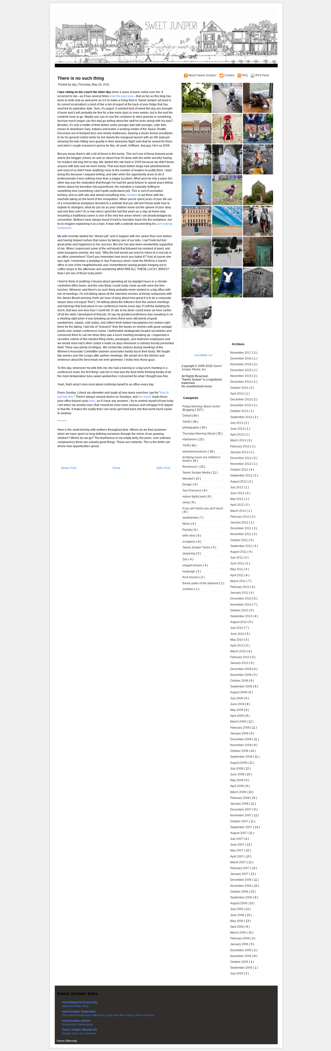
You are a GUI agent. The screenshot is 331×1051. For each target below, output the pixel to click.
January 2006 (239, 944)
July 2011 (237, 557)
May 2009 (237, 710)
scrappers (189, 541)
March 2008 (238, 792)
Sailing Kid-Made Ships (75, 1005)
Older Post (163, 468)
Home (116, 468)
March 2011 (238, 581)
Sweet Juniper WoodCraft (79, 1029)
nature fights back (194, 496)
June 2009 (237, 704)
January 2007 (239, 874)
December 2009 (241, 669)
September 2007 (241, 827)
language (189, 571)
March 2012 (238, 511)
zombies (188, 589)
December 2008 (241, 739)
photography (191, 427)
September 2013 (241, 417)
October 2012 (239, 469)
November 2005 (241, 956)
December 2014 (241, 381)
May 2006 (237, 921)
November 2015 (241, 376)
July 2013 (237, 423)
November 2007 (241, 815)
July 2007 (237, 839)
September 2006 (241, 897)
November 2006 (241, 886)
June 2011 (237, 563)
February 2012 (240, 516)
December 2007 (241, 809)
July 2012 (237, 487)
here (92, 401)
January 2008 (239, 803)
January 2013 (239, 452)
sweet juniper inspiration (78, 1011)
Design (187, 484)
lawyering (189, 553)
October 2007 (239, 821)
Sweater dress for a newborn (79, 1033)
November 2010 (241, 604)
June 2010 (237, 634)
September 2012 (241, 475)
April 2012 (237, 504)
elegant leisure (192, 565)
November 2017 (241, 352)
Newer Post (68, 468)
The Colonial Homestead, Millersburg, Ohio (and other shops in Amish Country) (108, 1015)
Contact (229, 75)
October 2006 (239, 891)
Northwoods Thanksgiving (77, 1024)
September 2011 (241, 546)
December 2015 (241, 370)
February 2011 (240, 587)
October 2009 (239, 680)
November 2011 (241, 534)
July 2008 (237, 768)
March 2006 (238, 932)
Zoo (185, 559)
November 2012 (241, 464)
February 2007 (240, 868)
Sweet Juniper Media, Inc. (201, 367)
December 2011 (241, 528)
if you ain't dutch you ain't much (202, 508)
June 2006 (237, 915)
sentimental (190, 517)
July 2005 (237, 973)
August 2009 (239, 692)
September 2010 (241, 616)
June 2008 (237, 774)
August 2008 (239, 762)
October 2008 (239, 751)
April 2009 (237, 715)
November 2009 (241, 675)
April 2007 (237, 856)
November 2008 (241, 745)
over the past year (121, 96)
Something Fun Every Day (80, 1002)
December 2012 (241, 458)
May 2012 (237, 499)
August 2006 (239, 903)
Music (186, 523)
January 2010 (239, 663)
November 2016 (241, 364)
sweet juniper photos (76, 1020)
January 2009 (239, 733)
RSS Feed (262, 75)
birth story (189, 535)
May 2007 (237, 850)
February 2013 (240, 446)
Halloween (189, 439)
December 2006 (241, 879)
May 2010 (237, 639)
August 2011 (238, 551)
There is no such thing (80, 78)
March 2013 (238, 440)
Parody (187, 529)
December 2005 (241, 950)
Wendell (188, 478)
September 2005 (241, 967)
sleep (186, 502)
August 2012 (239, 481)
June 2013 (237, 428)
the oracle (144, 396)
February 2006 (240, 938)
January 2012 (239, 522)
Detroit (187, 415)
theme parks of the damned (200, 583)
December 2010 (241, 598)
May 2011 (237, 569)
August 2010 (239, 622)
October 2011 (239, 540)
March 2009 (238, 721)
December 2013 (241, 399)
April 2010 (237, 645)
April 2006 (237, 926)
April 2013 (237, 434)
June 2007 (237, 844)
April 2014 (237, 393)
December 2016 (241, 358)
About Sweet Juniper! (202, 75)
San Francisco (192, 490)
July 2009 (237, 698)
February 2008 (240, 798)
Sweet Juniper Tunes (196, 547)
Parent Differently (67, 1040)
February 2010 (240, 657)
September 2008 (241, 756)
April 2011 (237, 575)
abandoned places (195, 451)
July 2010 (237, 628)
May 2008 (237, 780)
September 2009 (241, 686)
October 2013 (239, 411)
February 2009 (240, 727)
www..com (203, 355)
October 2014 (239, 387)
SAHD (186, 421)
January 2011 (239, 592)
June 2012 (237, 493)
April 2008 (237, 786)
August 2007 (239, 833)
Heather (132, 195)
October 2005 (239, 962)
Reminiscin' (190, 466)
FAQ (245, 75)
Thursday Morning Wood (199, 433)
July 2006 (237, 909)
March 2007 (238, 862)
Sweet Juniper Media (196, 472)
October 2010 (239, 610)
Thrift (186, 445)
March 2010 (238, 651)
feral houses (190, 577)
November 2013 (241, 405)
